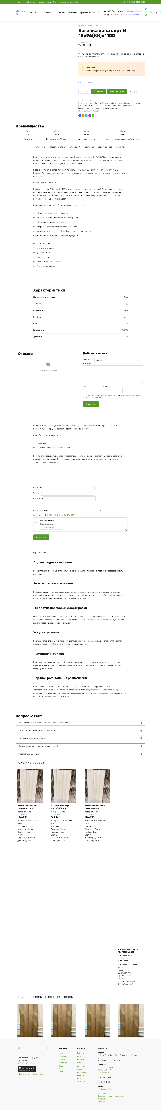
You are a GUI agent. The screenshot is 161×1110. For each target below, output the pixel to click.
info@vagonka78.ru (132, 11)
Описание (40, 147)
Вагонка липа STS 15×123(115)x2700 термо (130, 1041)
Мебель (80, 1078)
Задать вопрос (105, 147)
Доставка (89, 147)
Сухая (111, 108)
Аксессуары (82, 1082)
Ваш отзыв (88, 364)
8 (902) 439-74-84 (114, 11)
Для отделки (112, 106)
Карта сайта (102, 1094)
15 (127, 304)
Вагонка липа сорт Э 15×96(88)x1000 (27, 807)
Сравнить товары (87, 13)
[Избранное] (156, 12)
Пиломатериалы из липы (99, 108)
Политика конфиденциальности (110, 1096)
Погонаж (80, 1060)
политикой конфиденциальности (61, 515)
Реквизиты (102, 1099)
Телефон (37, 493)
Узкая (117, 108)
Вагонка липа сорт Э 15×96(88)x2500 (128, 950)
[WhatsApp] (93, 115)
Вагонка (98, 26)
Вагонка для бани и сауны (112, 103)
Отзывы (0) (75, 147)
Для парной (122, 106)
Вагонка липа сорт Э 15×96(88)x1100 (95, 807)
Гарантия (120, 147)
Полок (79, 1056)
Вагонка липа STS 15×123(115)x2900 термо (63, 1041)
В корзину (98, 91)
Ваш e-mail (38, 499)
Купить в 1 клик (117, 91)
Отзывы (61, 13)
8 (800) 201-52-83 (115, 15)
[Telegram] (86, 115)
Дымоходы (81, 1066)
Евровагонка (83, 108)
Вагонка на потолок (132, 103)
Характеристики (58, 147)
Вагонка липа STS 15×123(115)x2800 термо (97, 1041)
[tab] (40, 147)
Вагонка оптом (84, 106)
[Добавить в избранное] (130, 91)
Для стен (131, 106)
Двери (79, 1069)
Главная (81, 26)
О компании (47, 13)
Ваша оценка (88, 359)
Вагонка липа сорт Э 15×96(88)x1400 (61, 807)
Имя (85, 386)
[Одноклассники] (83, 115)
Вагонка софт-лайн (99, 106)
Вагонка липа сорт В (92, 111)
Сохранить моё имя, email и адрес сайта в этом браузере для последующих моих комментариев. (113, 397)
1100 (126, 337)
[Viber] (89, 115)
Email (106, 386)
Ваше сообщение (41, 511)
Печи (79, 1063)
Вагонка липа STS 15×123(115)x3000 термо (29, 1041)
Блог (100, 13)
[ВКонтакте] (79, 115)
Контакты (72, 13)
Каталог (32, 13)
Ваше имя (37, 488)
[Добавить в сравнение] (135, 91)
